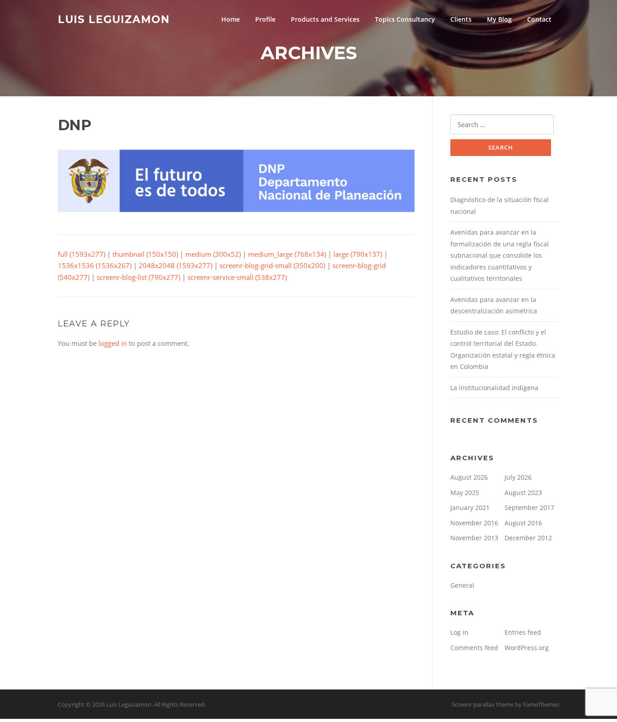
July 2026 (518, 477)
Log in (459, 632)
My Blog (499, 19)
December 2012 (528, 537)
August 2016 (523, 523)
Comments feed (474, 647)
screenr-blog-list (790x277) (138, 277)
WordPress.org (527, 647)
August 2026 (469, 477)
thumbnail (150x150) (145, 254)
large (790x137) (357, 254)
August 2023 (523, 492)
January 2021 (470, 507)
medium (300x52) (213, 254)
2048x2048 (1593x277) (175, 265)
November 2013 (474, 537)
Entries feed (523, 632)
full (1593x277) (81, 254)
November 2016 (474, 523)
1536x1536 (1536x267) (94, 265)
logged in (112, 343)
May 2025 (464, 492)
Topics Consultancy (405, 19)
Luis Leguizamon (114, 19)
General (462, 585)
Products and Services (325, 19)
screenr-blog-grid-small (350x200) (272, 265)
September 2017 (529, 507)
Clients (461, 19)
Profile (265, 19)
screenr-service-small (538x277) (237, 277)
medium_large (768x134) (287, 254)
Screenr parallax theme (483, 704)
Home (230, 19)
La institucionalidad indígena (494, 387)
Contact (539, 19)
